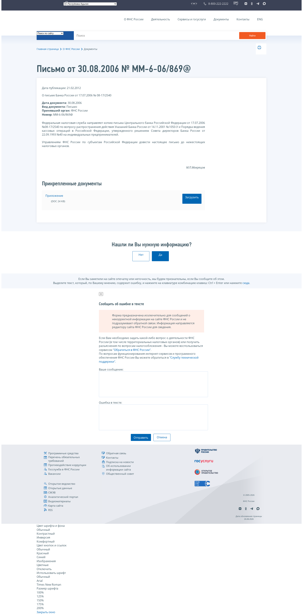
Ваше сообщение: (111, 369)
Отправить (141, 438)
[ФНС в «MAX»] (263, 3)
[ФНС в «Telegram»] (257, 3)
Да (160, 255)
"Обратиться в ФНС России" (132, 350)
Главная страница (48, 49)
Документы (221, 19)
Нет (141, 255)
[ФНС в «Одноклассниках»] (251, 3)
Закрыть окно (46, 612)
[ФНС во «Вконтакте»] (245, 3)
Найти (252, 35)
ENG (260, 19)
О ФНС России (133, 19)
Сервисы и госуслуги (192, 19)
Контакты (243, 19)
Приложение (54, 196)
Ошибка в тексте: (110, 402)
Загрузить (192, 197)
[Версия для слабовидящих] (194, 4)
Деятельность (160, 19)
